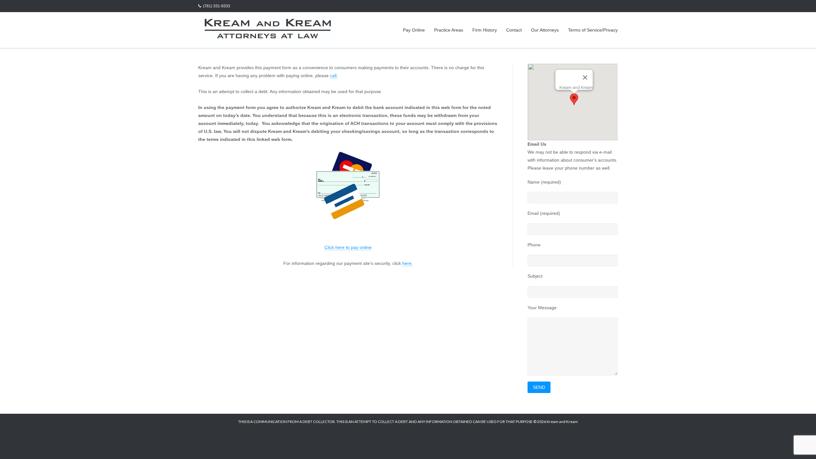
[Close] (585, 77)
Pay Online (414, 30)
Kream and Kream (562, 421)
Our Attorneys (545, 30)
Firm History (484, 30)
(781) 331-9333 (216, 6)
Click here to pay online (348, 247)
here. (407, 263)
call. (334, 75)
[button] (574, 99)
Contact (514, 30)
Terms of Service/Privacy (593, 30)
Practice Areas (448, 30)
